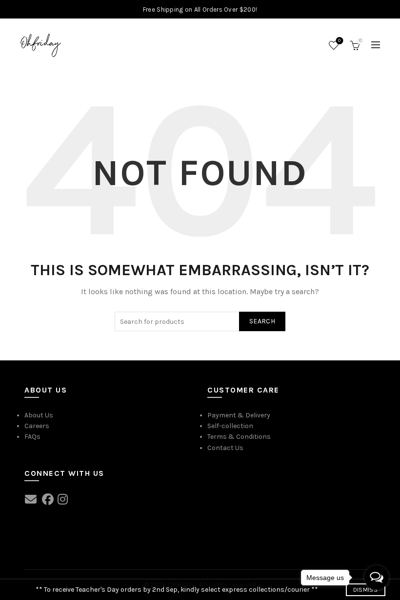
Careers (36, 426)
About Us (38, 415)
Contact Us (225, 448)
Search (262, 321)
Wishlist (339, 40)
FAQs (32, 436)
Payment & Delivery (238, 415)
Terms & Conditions (239, 436)
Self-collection (230, 426)
